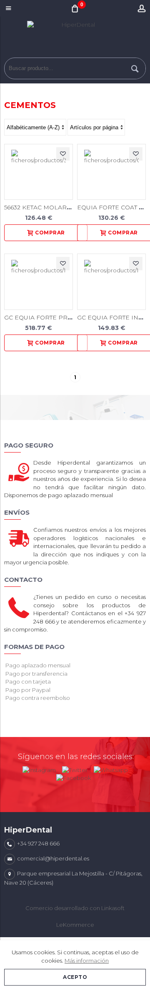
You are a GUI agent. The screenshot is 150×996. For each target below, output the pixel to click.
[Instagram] (39, 768)
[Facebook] (73, 776)
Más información (87, 960)
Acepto (75, 977)
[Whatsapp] (111, 768)
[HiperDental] (75, 39)
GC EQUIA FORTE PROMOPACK (52, 317)
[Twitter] (74, 768)
